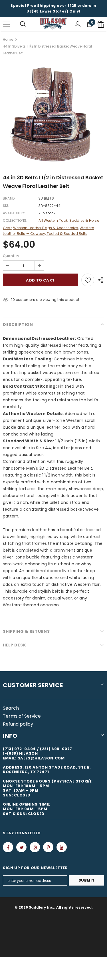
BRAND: (9, 198)
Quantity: (11, 255)
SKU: (7, 205)
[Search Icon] (23, 24)
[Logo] (53, 24)
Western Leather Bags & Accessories (45, 227)
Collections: (15, 220)
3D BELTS (46, 198)
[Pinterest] (48, 847)
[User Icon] (78, 24)
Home (8, 39)
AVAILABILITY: (14, 213)
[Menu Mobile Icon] (6, 24)
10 (13, 299)
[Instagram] (35, 847)
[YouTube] (61, 847)
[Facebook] (8, 847)
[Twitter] (21, 847)
